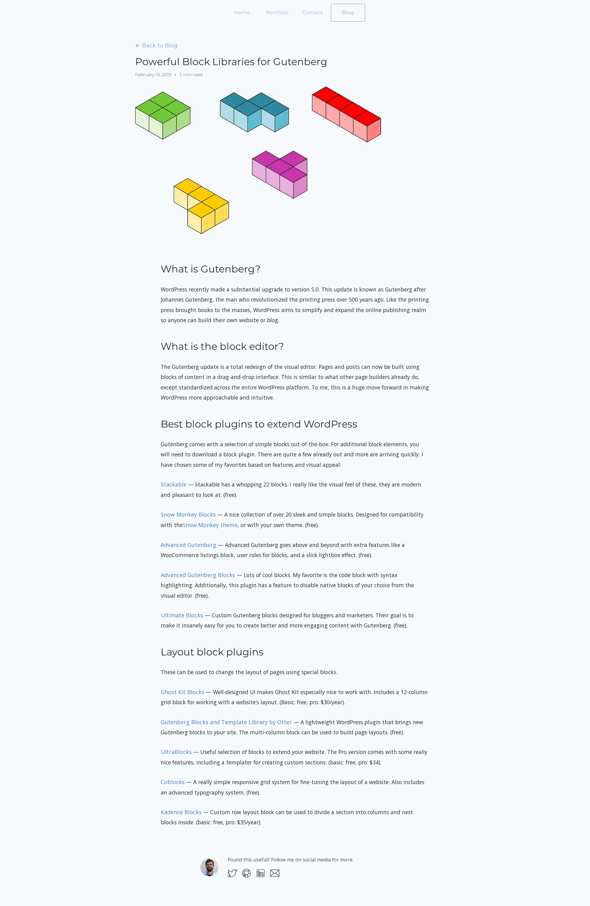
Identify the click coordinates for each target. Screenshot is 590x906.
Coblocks (173, 782)
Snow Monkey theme (210, 525)
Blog (348, 12)
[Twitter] (232, 872)
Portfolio (277, 12)
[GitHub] (246, 872)
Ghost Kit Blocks (182, 692)
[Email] (275, 872)
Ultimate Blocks (182, 615)
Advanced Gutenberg (188, 545)
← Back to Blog (156, 45)
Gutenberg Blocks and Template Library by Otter (226, 722)
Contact (312, 12)
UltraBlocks (176, 752)
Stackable (174, 484)
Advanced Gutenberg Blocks (198, 575)
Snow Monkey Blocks (188, 514)
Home (242, 12)
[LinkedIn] (261, 872)
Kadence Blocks (181, 812)
